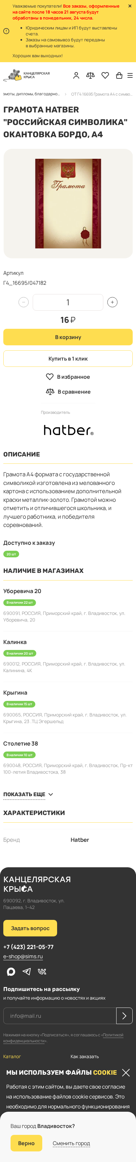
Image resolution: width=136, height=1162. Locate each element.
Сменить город (71, 1143)
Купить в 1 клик (68, 358)
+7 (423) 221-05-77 (28, 947)
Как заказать (85, 1056)
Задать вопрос (30, 928)
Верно (26, 1143)
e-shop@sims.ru (23, 956)
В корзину (68, 337)
